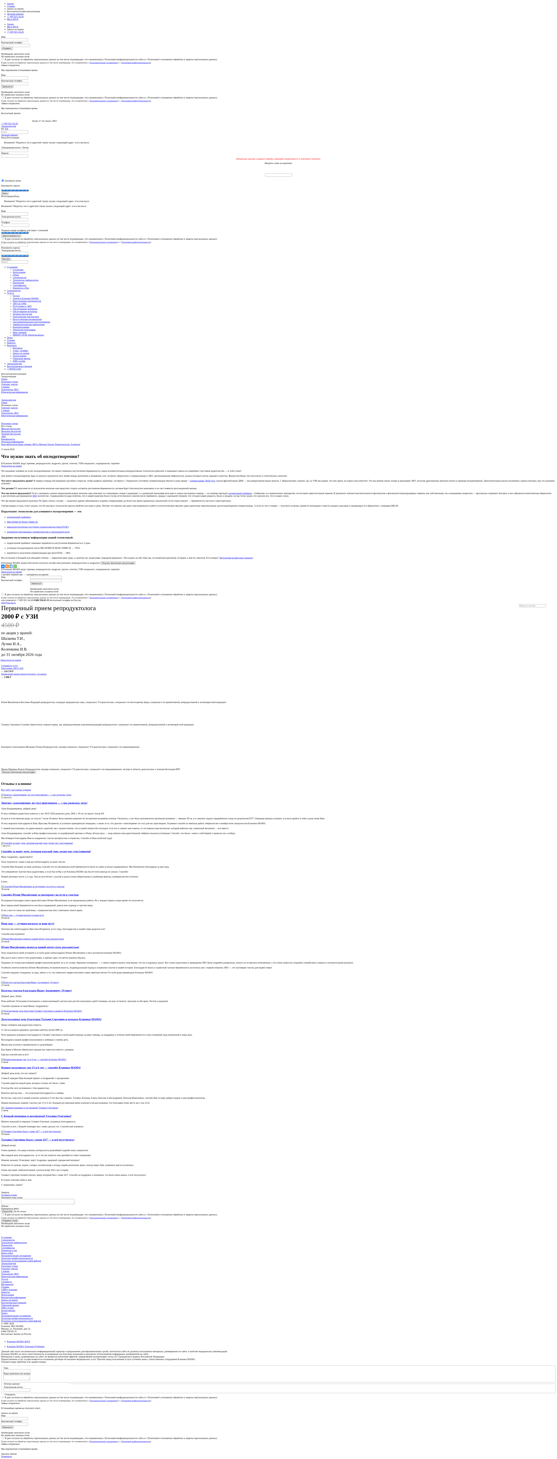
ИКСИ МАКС (21, 522)
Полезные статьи (9, 381)
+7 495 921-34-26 (15, 16)
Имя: (3, 211)
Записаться (7, 87)
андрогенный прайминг (240, 493)
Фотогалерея (7, 1295)
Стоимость (6, 1282)
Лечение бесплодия (10, 434)
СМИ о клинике (9, 1289)
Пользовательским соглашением (103, 63)
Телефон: (5, 222)
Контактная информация (13, 1297)
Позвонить (6, 1456)
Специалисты (8, 1240)
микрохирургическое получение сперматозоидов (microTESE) (37, 527)
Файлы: (5, 1206)
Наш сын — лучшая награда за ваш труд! (27, 923)
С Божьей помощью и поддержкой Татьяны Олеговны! (36, 1116)
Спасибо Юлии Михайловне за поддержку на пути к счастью (40, 894)
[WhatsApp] (15, 566)
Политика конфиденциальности (17, 1258)
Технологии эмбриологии (14, 1242)
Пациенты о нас (9, 1250)
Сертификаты (8, 1248)
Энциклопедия (8, 126)
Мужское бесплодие (11, 431)
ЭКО (3, 436)
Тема (5, 1368)
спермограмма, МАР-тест (202, 481)
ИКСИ (10, 522)
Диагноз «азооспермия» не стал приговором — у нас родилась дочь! (44, 802)
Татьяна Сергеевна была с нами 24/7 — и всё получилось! (38, 1139)
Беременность (8, 439)
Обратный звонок (10, 1305)
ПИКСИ (33, 522)
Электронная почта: (11, 216)
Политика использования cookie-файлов (21, 1261)
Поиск (4, 1313)
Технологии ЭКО (10, 389)
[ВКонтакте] (3, 566)
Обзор (4, 379)
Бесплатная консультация (13, 1302)
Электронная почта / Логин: (15, 147)
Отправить (7, 48)
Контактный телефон (11, 42)
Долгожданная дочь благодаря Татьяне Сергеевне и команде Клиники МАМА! (51, 1019)
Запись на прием (9, 1300)
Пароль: (5, 153)
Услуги (4, 1279)
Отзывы (11, 6)
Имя (3, 37)
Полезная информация (12, 442)
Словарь (5, 387)
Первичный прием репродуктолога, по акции (23, 674)
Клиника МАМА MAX (18, 1341)
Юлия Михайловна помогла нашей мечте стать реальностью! (40, 947)
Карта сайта (7, 1253)
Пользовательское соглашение (16, 1255)
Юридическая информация (14, 392)
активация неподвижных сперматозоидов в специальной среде (38, 532)
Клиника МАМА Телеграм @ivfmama (25, 1346)
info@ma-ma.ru (8, 603)
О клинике (6, 1237)
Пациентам (6, 1245)
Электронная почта (13, 1387)
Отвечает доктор (9, 384)
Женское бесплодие (10, 428)
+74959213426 (14, 369)
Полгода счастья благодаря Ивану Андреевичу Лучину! (36, 990)
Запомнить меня (12, 180)
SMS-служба (7, 1308)
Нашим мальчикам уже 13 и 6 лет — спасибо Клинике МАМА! (41, 1067)
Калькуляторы (8, 1310)
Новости (5, 1292)
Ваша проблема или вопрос (17, 1373)
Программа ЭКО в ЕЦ (12, 668)
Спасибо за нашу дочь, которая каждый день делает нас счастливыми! (46, 851)
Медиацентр (7, 1284)
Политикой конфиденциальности (135, 63)
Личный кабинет (9, 135)
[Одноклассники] (7, 566)
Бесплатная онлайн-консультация (236, 558)
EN (6, 129)
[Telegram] (11, 566)
